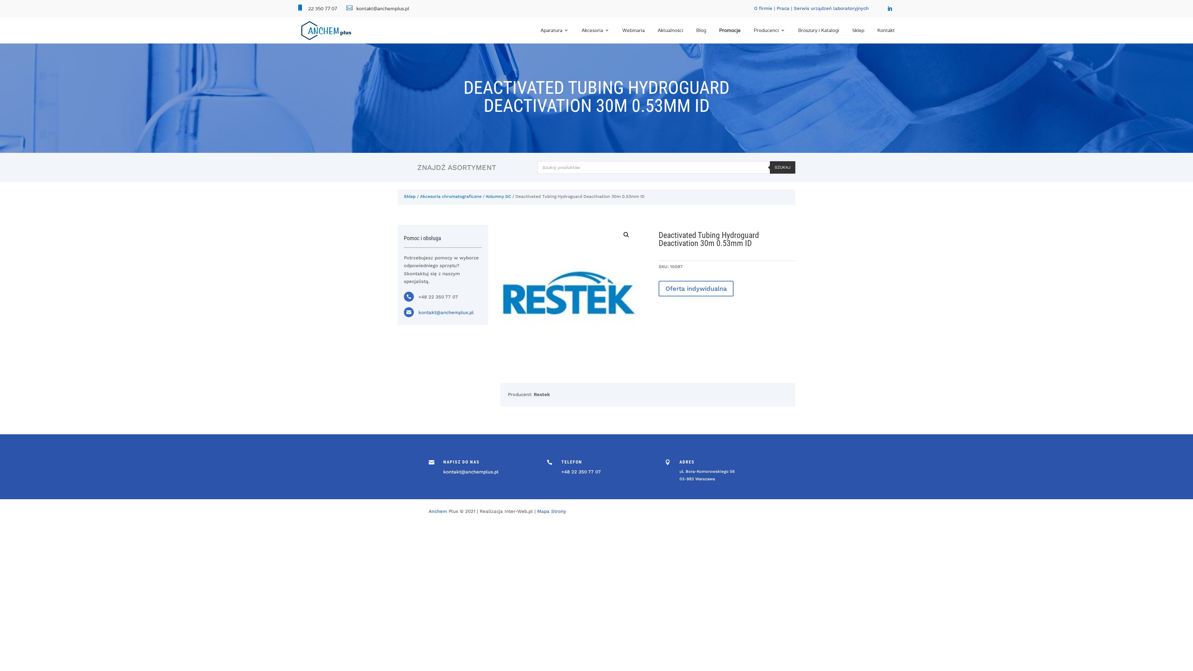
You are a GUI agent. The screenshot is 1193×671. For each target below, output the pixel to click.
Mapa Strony (551, 511)
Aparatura (551, 30)
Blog (701, 30)
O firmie (763, 8)
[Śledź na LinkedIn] (890, 9)
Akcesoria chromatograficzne (451, 196)
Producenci (766, 30)
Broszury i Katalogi (818, 30)
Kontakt (886, 30)
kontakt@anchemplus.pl (446, 312)
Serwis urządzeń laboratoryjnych (831, 8)
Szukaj (783, 167)
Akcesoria (592, 30)
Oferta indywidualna (696, 288)
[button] (626, 234)
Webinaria (633, 30)
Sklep (858, 30)
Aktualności (670, 30)
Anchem (438, 511)
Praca (783, 8)
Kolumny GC (498, 196)
